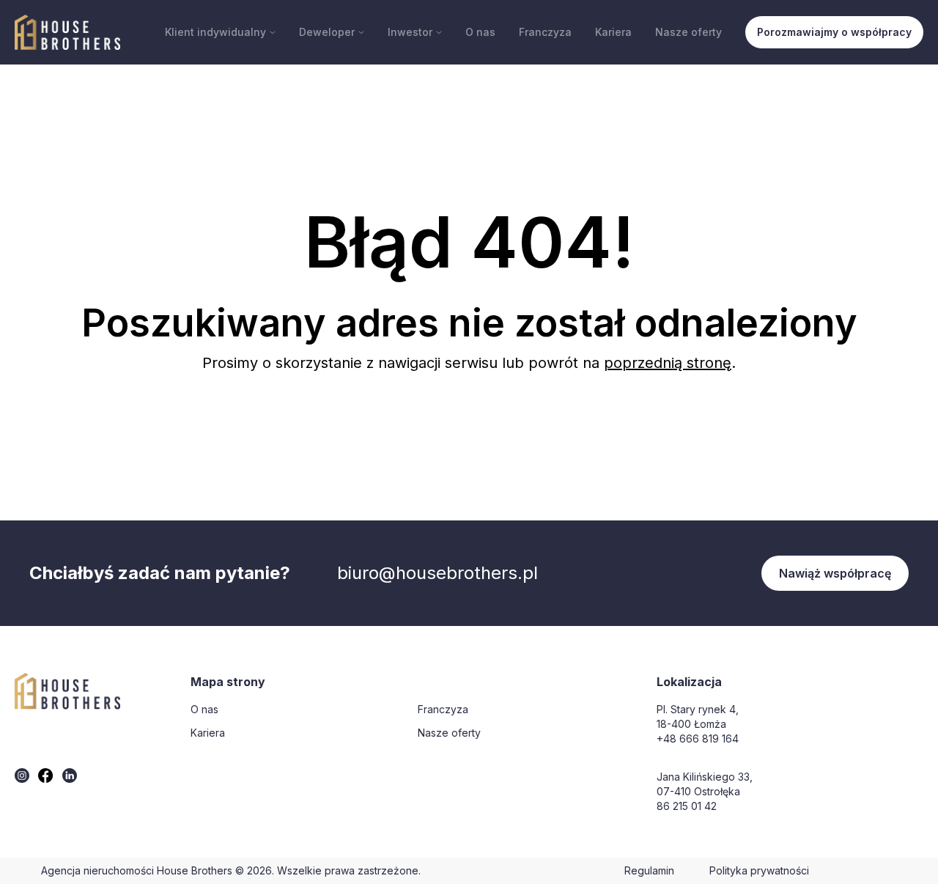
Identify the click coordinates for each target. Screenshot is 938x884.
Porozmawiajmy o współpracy (834, 32)
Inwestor (410, 32)
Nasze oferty (688, 32)
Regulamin (649, 870)
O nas (480, 32)
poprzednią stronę (667, 363)
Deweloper (327, 32)
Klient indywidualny (215, 32)
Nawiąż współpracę (835, 573)
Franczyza (545, 32)
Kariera (613, 32)
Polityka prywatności (759, 870)
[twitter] (22, 775)
